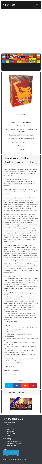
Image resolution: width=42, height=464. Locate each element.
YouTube (12, 366)
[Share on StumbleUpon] (25, 385)
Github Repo (11, 446)
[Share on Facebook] (17, 385)
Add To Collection (21, 115)
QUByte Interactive (26, 135)
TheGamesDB (9, 5)
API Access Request (14, 444)
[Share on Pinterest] (33, 385)
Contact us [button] (11, 452)
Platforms (10, 429)
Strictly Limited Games (26, 139)
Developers (11, 431)
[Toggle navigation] (36, 5)
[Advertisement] (21, 31)
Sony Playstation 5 (24, 122)
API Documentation (14, 441)
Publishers (11, 433)
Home (9, 425)
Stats (9, 435)
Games (9, 427)
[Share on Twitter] (9, 385)
